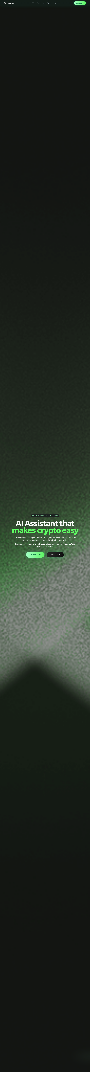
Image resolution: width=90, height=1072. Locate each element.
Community (45, 3)
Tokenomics (35, 3)
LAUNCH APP (80, 3)
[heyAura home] (9, 3)
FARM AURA (55, 555)
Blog (55, 3)
